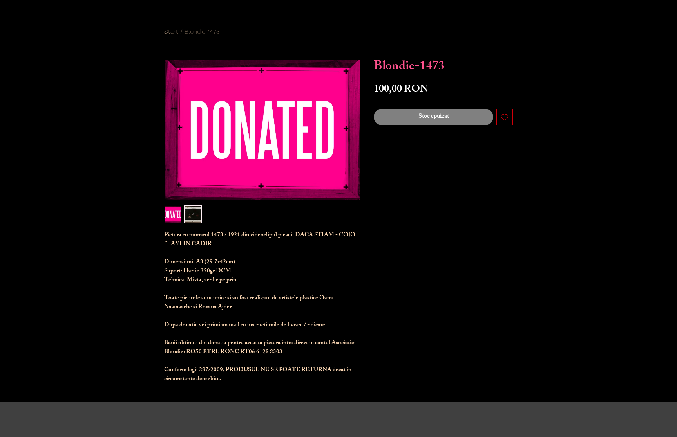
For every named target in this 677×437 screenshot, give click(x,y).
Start (171, 31)
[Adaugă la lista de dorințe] (504, 117)
